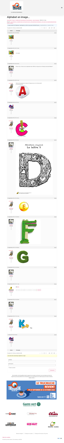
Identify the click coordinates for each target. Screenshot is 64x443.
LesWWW (20, 439)
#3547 (55, 102)
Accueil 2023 (9, 20)
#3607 (55, 247)
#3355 (55, 32)
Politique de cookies (29, 433)
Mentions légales (19, 433)
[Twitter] (59, 438)
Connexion (52, 370)
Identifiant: (10, 359)
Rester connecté (12, 367)
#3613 (55, 267)
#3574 (55, 140)
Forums (13, 20)
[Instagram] (61, 438)
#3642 (55, 316)
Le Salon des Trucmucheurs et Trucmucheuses (23, 20)
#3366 (55, 63)
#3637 (55, 299)
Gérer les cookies (6, 437)
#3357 (55, 48)
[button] (62, 8)
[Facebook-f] (58, 438)
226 (49, 353)
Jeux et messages (36, 20)
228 (54, 353)
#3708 (55, 334)
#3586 (55, 198)
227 (51, 353)
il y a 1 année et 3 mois (49, 25)
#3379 (55, 80)
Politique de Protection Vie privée (41, 433)
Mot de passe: (10, 363)
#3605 (55, 216)
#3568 (55, 117)
